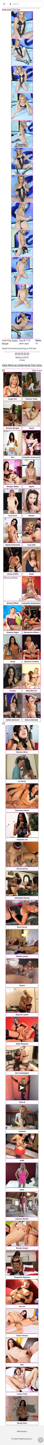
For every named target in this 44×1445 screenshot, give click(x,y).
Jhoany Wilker (13, 603)
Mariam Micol (22, 752)
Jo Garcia (22, 781)
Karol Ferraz (22, 927)
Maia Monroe (31, 690)
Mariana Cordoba (31, 661)
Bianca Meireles (31, 720)
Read (31, 574)
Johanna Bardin (22, 1219)
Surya (12, 661)
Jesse (22, 1189)
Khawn (31, 515)
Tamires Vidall (31, 399)
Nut (12, 457)
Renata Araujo (22, 1248)
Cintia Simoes (22, 1335)
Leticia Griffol (12, 574)
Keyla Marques (22, 1044)
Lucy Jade (31, 545)
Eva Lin (22, 1306)
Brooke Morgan (12, 428)
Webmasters (22, 1431)
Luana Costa (22, 1394)
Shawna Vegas (13, 632)
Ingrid (31, 486)
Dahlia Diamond (12, 720)
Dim (22, 1365)
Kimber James (22, 956)
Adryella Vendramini (31, 457)
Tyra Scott (12, 515)
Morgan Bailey (13, 486)
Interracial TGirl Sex (11, 9)
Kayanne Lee (22, 839)
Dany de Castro (22, 1014)
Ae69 (22, 1160)
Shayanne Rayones (22, 1277)
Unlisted (22, 1131)
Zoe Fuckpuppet (22, 1073)
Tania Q (22, 1102)
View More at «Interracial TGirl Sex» (22, 365)
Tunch (31, 428)
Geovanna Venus (22, 810)
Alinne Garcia (22, 869)
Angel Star (12, 399)
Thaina (22, 985)
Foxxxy (13, 690)
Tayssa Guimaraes (12, 545)
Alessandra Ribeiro (31, 632)
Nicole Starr (22, 1423)
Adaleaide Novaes (22, 898)
